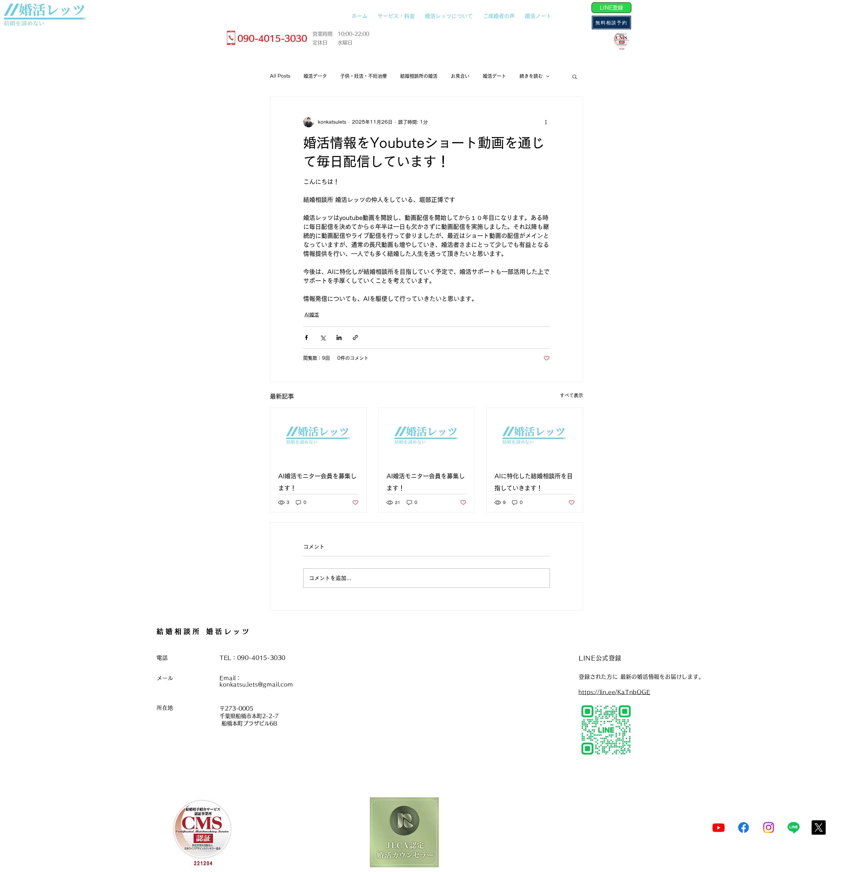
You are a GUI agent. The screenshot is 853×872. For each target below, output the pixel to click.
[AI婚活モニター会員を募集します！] (318, 435)
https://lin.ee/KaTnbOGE (614, 692)
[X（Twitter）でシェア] (323, 337)
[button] (574, 76)
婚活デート (494, 76)
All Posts (280, 76)
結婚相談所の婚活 (418, 76)
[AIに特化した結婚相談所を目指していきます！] (534, 435)
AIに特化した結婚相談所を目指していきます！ (533, 482)
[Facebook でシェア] (306, 337)
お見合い (460, 76)
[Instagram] (768, 827)
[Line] (793, 827)
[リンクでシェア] (355, 337)
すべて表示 (571, 395)
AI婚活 (312, 314)
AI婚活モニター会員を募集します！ (317, 482)
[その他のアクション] (546, 122)
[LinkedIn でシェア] (339, 337)
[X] (818, 827)
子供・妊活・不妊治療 (363, 76)
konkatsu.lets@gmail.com (256, 684)
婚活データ (315, 76)
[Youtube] (718, 827)
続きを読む (531, 76)
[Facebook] (743, 827)
